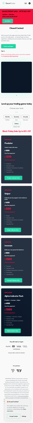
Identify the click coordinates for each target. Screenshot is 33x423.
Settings (24, 416)
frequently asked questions (10, 56)
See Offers (7, 21)
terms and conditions (23, 396)
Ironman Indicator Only (13, 280)
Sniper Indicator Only (12, 230)
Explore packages (8, 46)
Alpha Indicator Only (12, 331)
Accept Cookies (14, 416)
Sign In (3, 51)
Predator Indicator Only (13, 178)
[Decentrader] (8, 3)
